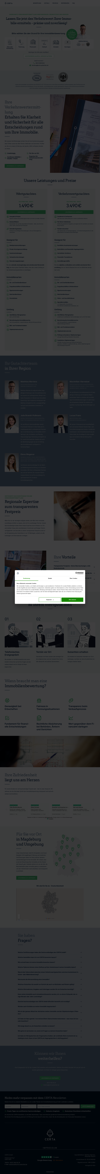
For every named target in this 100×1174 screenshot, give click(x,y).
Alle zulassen (72, 599)
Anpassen (49, 599)
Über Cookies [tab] (73, 578)
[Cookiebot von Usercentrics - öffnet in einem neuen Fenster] (76, 573)
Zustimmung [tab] (26, 578)
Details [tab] (50, 578)
